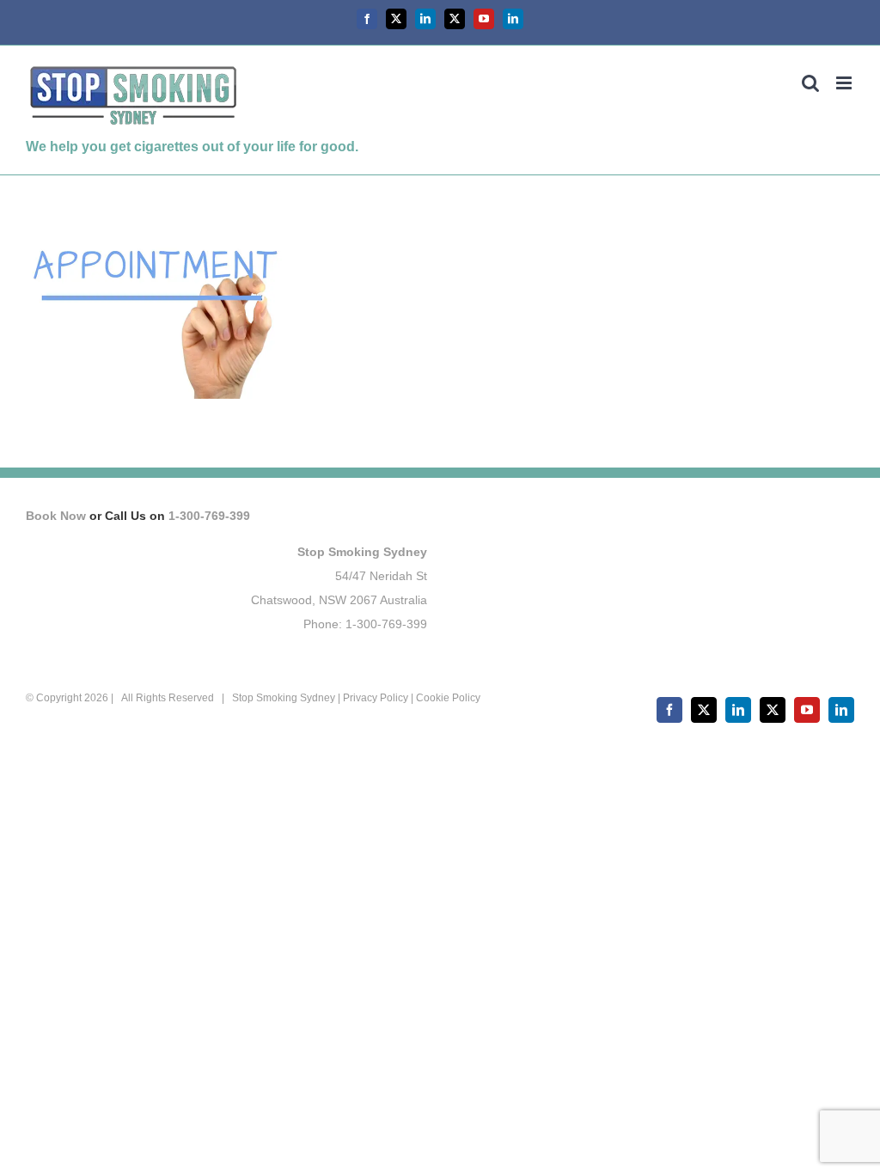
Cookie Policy (448, 698)
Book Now (56, 516)
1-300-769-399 (209, 516)
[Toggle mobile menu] (845, 83)
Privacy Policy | (379, 698)
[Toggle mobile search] (810, 83)
